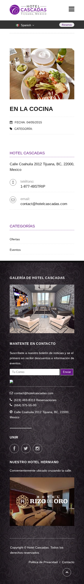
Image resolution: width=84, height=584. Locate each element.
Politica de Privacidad (45, 562)
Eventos (15, 249)
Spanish (26, 25)
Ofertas (15, 239)
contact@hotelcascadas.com (43, 204)
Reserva (67, 24)
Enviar (67, 372)
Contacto (68, 562)
